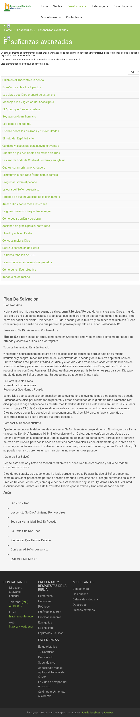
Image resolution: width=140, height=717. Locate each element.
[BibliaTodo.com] (8, 26)
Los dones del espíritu (16, 124)
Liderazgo (98, 6)
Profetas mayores (49, 612)
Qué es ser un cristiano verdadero (23, 167)
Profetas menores (49, 617)
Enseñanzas (75, 6)
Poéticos (44, 606)
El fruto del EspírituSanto (18, 138)
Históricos (44, 601)
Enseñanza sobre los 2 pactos (21, 87)
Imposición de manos (16, 277)
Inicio (44, 6)
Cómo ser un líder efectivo (19, 269)
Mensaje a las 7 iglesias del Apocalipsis (28, 102)
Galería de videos (84, 599)
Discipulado (45, 657)
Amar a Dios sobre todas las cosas (24, 204)
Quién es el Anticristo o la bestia (23, 80)
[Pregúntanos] (8, 38)
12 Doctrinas (46, 652)
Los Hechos (46, 628)
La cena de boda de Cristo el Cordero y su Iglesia (33, 160)
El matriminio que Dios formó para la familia (30, 175)
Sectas (57, 6)
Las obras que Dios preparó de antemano (28, 94)
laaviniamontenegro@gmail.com (29, 616)
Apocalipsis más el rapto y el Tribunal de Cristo (51, 672)
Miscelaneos (49, 17)
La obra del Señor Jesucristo (20, 189)
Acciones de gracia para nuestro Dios (26, 226)
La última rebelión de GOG (18, 255)
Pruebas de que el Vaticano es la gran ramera (31, 197)
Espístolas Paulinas (50, 633)
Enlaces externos (84, 610)
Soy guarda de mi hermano (19, 116)
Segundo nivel (47, 662)
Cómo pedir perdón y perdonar (21, 218)
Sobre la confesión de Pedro (20, 248)
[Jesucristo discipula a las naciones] (18, 7)
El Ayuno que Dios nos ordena (21, 109)
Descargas (80, 604)
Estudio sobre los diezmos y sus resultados (30, 131)
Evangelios (45, 622)
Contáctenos (74, 17)
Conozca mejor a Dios (16, 240)
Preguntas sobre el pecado (19, 182)
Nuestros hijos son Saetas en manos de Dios (31, 153)
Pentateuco (45, 596)
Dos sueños (80, 594)
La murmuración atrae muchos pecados (27, 262)
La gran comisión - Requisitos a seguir (26, 211)
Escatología (121, 6)
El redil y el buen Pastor (17, 233)
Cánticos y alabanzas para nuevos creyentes (30, 145)
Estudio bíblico (47, 646)
